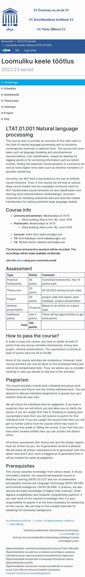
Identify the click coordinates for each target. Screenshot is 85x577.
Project (8, 113)
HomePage (11, 82)
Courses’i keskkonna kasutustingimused (28, 573)
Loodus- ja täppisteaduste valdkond (54, 520)
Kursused (7, 41)
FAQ (6, 119)
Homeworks (11, 94)
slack (19, 260)
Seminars (10, 107)
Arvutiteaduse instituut (51, 19)
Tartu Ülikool (51, 29)
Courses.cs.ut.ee (51, 10)
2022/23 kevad (26, 41)
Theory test (11, 100)
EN (17, 50)
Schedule (10, 88)
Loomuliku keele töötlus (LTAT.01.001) (28, 45)
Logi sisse (30, 50)
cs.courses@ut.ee (69, 533)
